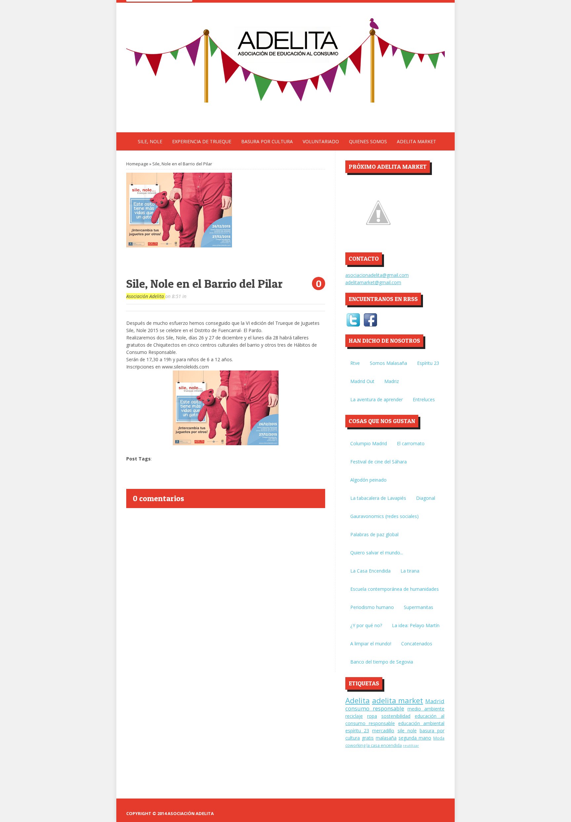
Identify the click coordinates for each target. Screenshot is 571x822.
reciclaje (354, 716)
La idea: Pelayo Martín (415, 625)
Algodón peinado (368, 480)
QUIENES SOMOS (368, 141)
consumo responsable (374, 708)
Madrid (434, 701)
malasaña (386, 738)
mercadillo (383, 730)
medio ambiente (425, 709)
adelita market (397, 700)
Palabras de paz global (374, 534)
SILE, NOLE (150, 141)
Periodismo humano (372, 607)
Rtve (355, 363)
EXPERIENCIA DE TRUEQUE (201, 141)
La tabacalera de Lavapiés (378, 498)
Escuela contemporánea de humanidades (394, 589)
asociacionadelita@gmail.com (377, 275)
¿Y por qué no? (366, 625)
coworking (355, 745)
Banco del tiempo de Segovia (381, 662)
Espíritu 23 (428, 363)
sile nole (407, 730)
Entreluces (424, 399)
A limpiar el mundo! (370, 643)
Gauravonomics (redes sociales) (384, 516)
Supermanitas (418, 607)
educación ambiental (421, 723)
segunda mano (415, 738)
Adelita (357, 700)
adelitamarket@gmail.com (373, 282)
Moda (438, 738)
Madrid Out (362, 381)
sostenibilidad (395, 716)
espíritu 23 (357, 730)
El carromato (411, 443)
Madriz (391, 381)
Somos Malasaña (388, 363)
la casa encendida (384, 745)
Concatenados (416, 643)
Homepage (137, 164)
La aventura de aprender (376, 399)
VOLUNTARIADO (321, 141)
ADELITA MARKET (416, 141)
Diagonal (425, 498)
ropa (372, 716)
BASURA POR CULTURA (267, 141)
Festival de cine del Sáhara (378, 461)
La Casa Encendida (370, 571)
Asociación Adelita (145, 296)
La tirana (409, 571)
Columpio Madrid (368, 443)
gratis (368, 738)
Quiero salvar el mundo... (376, 552)
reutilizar (411, 745)
